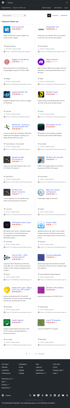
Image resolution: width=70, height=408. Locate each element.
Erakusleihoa (23, 364)
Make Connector (52, 59)
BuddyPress (6, 388)
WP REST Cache (52, 92)
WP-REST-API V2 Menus (55, 288)
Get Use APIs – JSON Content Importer (19, 256)
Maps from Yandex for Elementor (53, 191)
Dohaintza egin (58, 370)
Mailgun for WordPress (20, 59)
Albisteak (4, 367)
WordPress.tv (41, 373)
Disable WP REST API (19, 92)
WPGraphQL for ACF (53, 125)
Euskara (8, 395)
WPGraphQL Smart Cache (21, 222)
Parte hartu (56, 364)
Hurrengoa (41, 353)
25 (35, 354)
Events (55, 367)
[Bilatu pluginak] (25, 15)
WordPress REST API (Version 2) (18, 158)
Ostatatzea (5, 370)
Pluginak (21, 370)
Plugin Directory (6, 7)
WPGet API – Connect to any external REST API (21, 126)
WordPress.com (7, 379)
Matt (4, 382)
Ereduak (21, 373)
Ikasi (37, 364)
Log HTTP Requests (53, 320)
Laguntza (39, 367)
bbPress (5, 385)
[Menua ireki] (67, 2)
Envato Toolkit (51, 222)
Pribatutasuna (6, 373)
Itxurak (21, 367)
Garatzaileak (40, 370)
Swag (55, 373)
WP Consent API (18, 27)
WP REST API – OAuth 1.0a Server (18, 191)
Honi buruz (5, 364)
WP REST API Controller (54, 157)
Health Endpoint (17, 320)
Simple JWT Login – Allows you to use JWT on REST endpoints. (22, 289)
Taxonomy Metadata (53, 255)
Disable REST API (52, 27)
